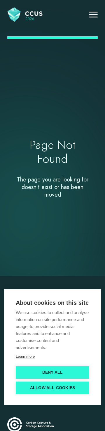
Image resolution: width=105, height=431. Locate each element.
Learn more (25, 356)
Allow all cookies (52, 388)
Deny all (52, 372)
